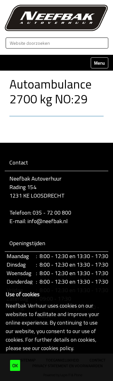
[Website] (56, 18)
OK (15, 365)
